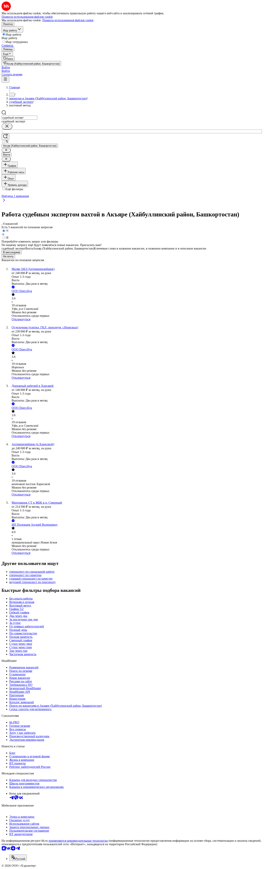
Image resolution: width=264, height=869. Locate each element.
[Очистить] (7, 126)
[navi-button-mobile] (5, 79)
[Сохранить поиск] (5, 136)
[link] (8, 58)
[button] (6, 67)
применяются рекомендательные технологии (78, 840)
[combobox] (19, 118)
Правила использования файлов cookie (68, 20)
